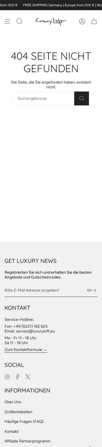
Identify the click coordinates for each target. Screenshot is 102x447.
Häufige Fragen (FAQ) (24, 421)
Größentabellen (18, 411)
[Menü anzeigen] (7, 21)
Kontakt (11, 431)
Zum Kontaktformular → (26, 349)
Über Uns (13, 402)
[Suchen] (81, 98)
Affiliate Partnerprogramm (27, 441)
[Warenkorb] (94, 21)
